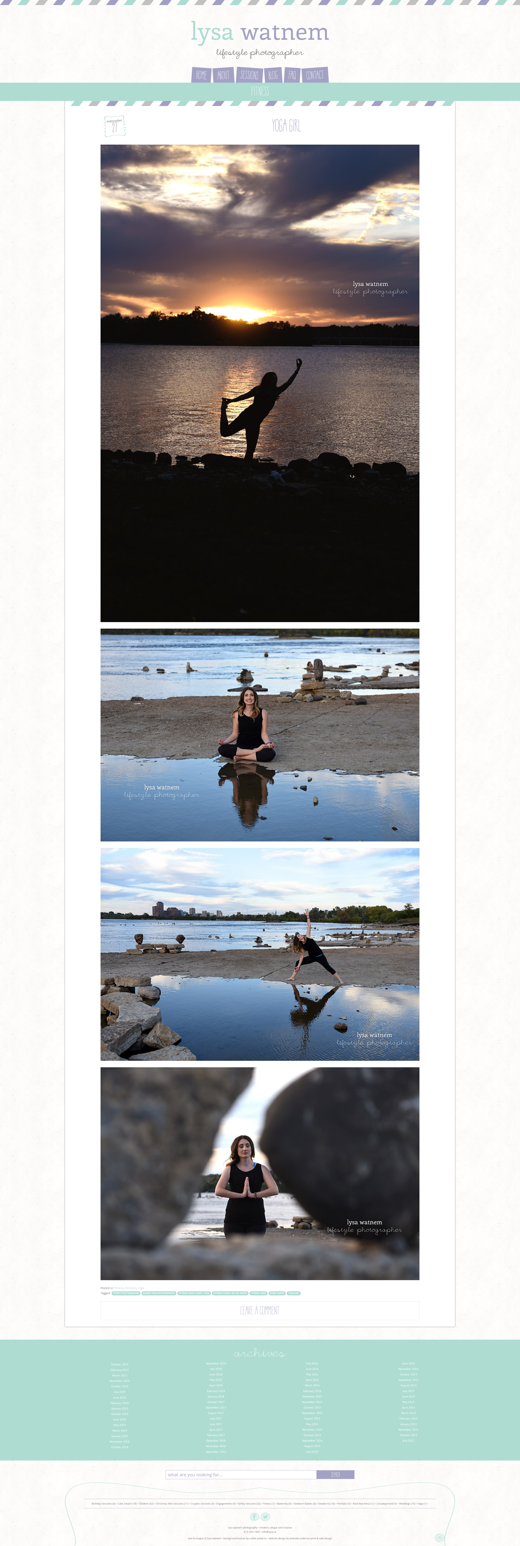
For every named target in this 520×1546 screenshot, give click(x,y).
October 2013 (408, 1374)
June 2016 (312, 1369)
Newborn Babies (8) (305, 1503)
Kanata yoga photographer (159, 1293)
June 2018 (216, 1374)
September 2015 (312, 1413)
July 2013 (408, 1391)
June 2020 (119, 1397)
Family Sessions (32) (249, 1503)
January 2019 (120, 1436)
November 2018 (120, 1441)
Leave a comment (260, 1311)
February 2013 (409, 1418)
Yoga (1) (422, 1503)
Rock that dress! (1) (363, 1503)
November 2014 (312, 1429)
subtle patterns (257, 1538)
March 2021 (119, 1375)
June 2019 (119, 1419)
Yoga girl (286, 127)
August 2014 (312, 1446)
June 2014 (408, 1363)
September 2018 (216, 1363)
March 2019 (119, 1430)
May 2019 (120, 1425)
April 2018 (216, 1385)
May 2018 (216, 1380)
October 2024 (119, 1364)
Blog (273, 76)
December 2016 (216, 1440)
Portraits (130, 1288)
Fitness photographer (126, 1293)
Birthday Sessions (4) (103, 1503)
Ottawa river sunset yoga (194, 1293)
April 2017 (216, 1429)
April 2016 (312, 1380)
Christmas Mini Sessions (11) (172, 1503)
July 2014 (312, 1452)
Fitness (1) (269, 1503)
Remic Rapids (277, 1293)
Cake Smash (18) (127, 1503)
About (223, 76)
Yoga (141, 1288)
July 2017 (216, 1418)
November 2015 (312, 1402)
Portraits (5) (344, 1503)
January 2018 (216, 1396)
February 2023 (120, 1370)
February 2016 (312, 1391)
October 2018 (119, 1447)
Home (201, 76)
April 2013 (408, 1407)
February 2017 (216, 1435)
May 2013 (408, 1402)
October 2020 (119, 1386)
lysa (260, 30)
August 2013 (409, 1385)
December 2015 (312, 1396)
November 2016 (216, 1446)
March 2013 (408, 1413)
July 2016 (312, 1363)
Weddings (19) (407, 1503)
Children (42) (146, 1503)
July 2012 (408, 1440)
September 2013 (408, 1380)
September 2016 (216, 1452)
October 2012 (408, 1435)
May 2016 (312, 1374)
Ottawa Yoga (258, 1293)
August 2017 (216, 1413)
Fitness (119, 1288)
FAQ (292, 76)
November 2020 (120, 1381)
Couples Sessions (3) (202, 1503)
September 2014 (312, 1440)
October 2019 (119, 1414)
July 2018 (216, 1369)
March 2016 (312, 1385)
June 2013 (408, 1396)
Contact (315, 76)
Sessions (249, 76)
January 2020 (120, 1408)
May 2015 (312, 1424)
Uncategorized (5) (387, 1503)
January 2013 (408, 1424)
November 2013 (408, 1369)
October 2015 (312, 1407)
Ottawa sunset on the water (230, 1293)
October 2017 (216, 1402)
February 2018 (216, 1391)
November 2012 (408, 1429)
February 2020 (120, 1403)
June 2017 (216, 1424)
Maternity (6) (284, 1503)
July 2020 (120, 1392)
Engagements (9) (226, 1503)
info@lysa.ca (269, 1531)
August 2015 (312, 1418)
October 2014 (312, 1435)
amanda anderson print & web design (310, 1538)
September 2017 (216, 1407)
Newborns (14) (326, 1503)
